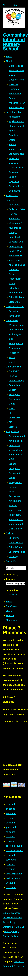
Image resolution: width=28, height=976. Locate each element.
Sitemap (20, 927)
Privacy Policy (11, 931)
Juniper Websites (12, 913)
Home (9, 601)
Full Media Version (12, 917)
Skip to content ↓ (11, 5)
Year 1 (9, 611)
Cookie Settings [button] (11, 936)
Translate (13, 594)
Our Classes (12, 606)
